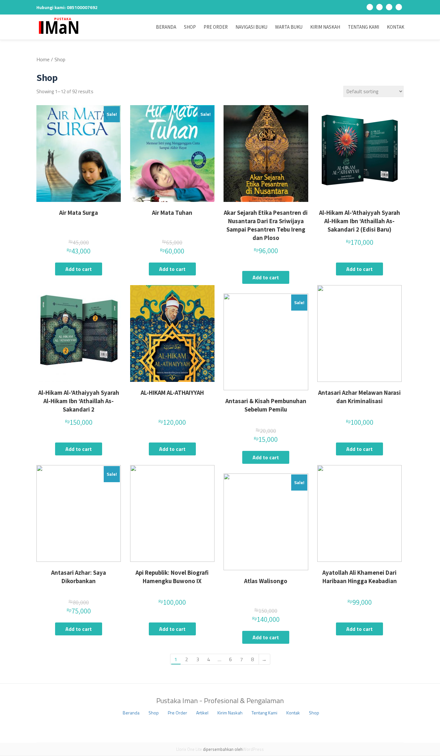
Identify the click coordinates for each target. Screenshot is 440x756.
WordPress (253, 749)
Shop (190, 27)
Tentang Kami (363, 27)
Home (43, 59)
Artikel (202, 712)
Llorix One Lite (189, 749)
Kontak (395, 27)
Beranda (166, 27)
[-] (370, 8)
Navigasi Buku (251, 27)
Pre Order (216, 27)
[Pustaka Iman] (60, 26)
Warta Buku (288, 27)
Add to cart (78, 269)
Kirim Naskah (325, 27)
